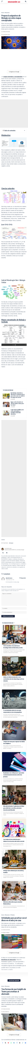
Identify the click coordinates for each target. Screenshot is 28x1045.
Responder (23, 578)
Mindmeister (6, 135)
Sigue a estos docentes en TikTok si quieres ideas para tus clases (17, 403)
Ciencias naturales (8, 188)
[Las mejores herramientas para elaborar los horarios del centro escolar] (14, 828)
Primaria (13, 915)
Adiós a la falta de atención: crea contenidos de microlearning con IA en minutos (13, 679)
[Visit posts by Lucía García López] (2, 549)
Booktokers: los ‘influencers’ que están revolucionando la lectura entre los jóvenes (13, 774)
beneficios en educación (8, 959)
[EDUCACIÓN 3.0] (14, 1)
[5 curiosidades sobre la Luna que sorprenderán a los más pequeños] (14, 699)
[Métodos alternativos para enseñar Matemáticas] (14, 891)
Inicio (2, 12)
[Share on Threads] (19, 1042)
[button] (2, 1)
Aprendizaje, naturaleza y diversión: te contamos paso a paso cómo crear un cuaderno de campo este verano (18, 395)
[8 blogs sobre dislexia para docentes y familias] (14, 859)
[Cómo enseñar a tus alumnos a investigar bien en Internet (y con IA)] (14, 634)
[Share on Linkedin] (14, 1042)
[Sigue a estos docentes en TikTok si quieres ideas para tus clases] (6, 404)
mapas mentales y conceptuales (12, 76)
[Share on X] (5, 1042)
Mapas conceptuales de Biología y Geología (13, 321)
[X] (3, 552)
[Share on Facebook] (2, 1042)
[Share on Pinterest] (8, 1042)
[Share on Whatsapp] (11, 1042)
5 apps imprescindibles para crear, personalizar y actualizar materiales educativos (17, 412)
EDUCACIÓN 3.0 (6, 1011)
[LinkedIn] (6, 552)
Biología (11, 543)
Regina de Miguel (6, 932)
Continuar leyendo (14, 980)
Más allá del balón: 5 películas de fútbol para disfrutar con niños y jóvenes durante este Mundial (13, 808)
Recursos (7, 12)
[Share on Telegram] (16, 1042)
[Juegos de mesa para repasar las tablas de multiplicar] (14, 730)
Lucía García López (6, 34)
